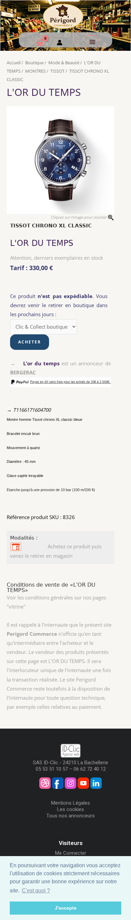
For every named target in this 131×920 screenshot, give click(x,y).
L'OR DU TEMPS (44, 92)
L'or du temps (41, 363)
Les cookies (70, 809)
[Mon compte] (59, 43)
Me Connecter (70, 853)
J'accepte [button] (66, 908)
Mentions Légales (70, 803)
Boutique (34, 63)
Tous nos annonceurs (70, 816)
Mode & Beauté (63, 63)
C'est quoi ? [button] (36, 890)
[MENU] (91, 41)
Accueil (13, 63)
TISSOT (57, 71)
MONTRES (35, 71)
